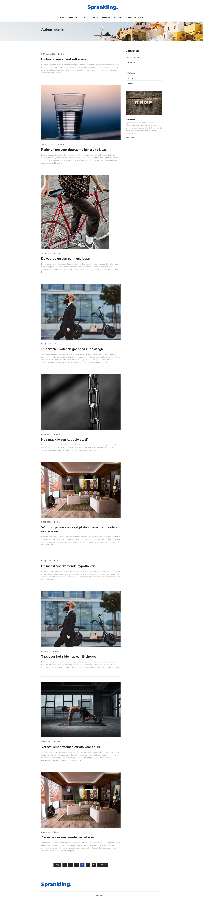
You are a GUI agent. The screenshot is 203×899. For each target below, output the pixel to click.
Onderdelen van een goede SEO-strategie (72, 349)
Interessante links (134, 17)
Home (62, 17)
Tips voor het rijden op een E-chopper (69, 656)
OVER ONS (130, 137)
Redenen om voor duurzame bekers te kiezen (74, 150)
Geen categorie (133, 57)
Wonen (130, 78)
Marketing (106, 17)
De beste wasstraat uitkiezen (63, 59)
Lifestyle (84, 17)
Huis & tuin (72, 17)
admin (62, 54)
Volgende (102, 865)
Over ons (118, 17)
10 (88, 865)
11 (94, 865)
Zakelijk (95, 17)
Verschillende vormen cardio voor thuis (70, 747)
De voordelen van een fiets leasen (66, 259)
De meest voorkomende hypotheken (68, 566)
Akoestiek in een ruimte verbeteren (67, 837)
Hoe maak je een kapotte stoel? (64, 439)
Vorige (57, 865)
